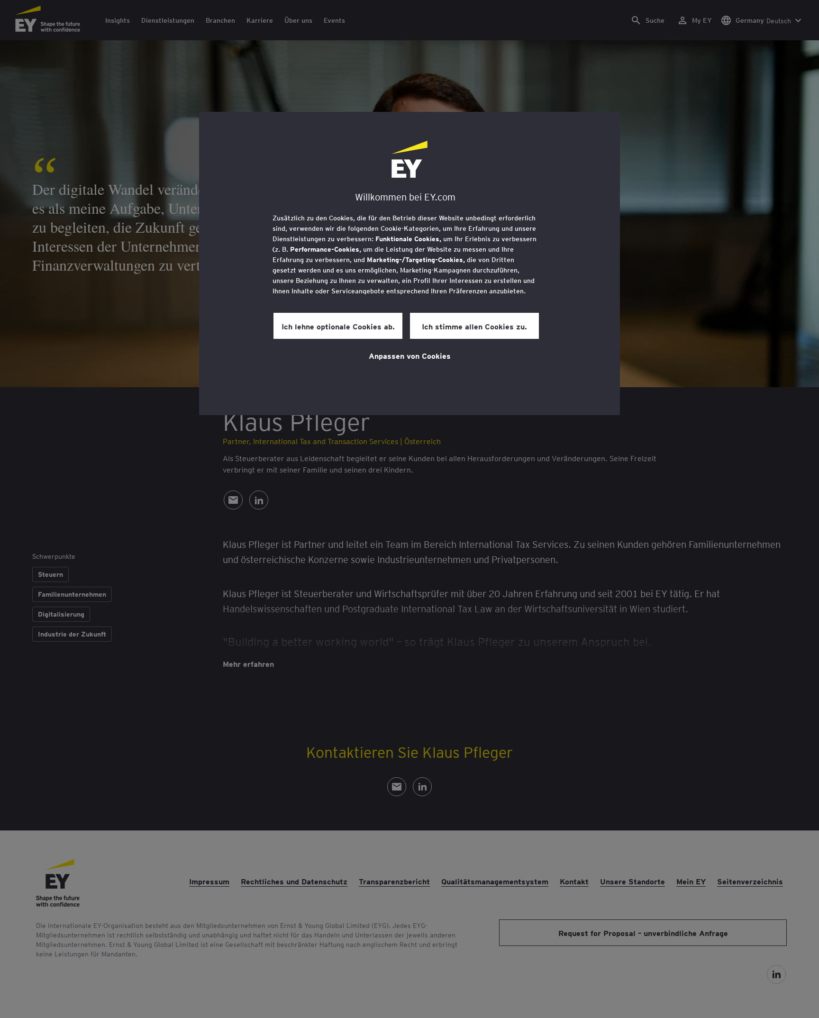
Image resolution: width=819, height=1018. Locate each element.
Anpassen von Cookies (410, 355)
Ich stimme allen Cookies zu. (474, 326)
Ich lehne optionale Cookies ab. (338, 326)
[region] (409, 263)
